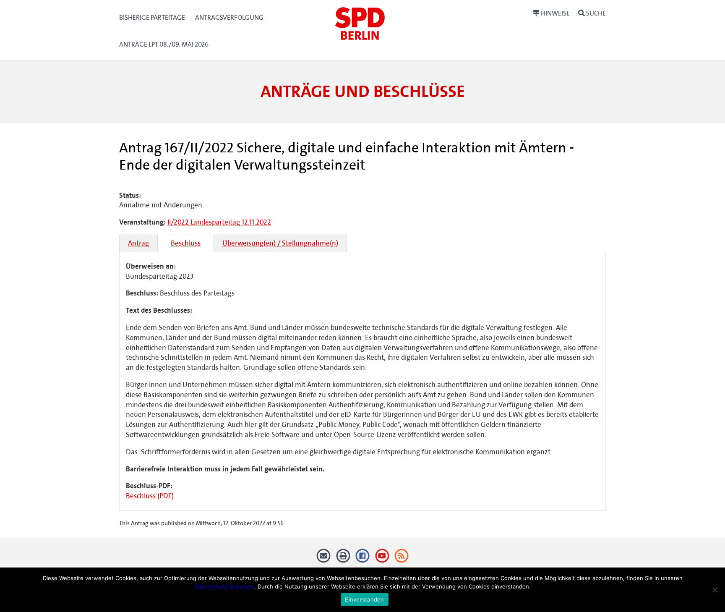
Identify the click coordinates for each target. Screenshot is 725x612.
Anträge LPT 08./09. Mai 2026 (164, 44)
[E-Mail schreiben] (324, 558)
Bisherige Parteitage (152, 17)
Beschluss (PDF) (150, 496)
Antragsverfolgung (229, 17)
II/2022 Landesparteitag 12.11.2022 (219, 222)
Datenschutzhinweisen (224, 586)
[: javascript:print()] (343, 558)
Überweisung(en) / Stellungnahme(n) (280, 243)
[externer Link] (363, 558)
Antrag (138, 243)
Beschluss (186, 243)
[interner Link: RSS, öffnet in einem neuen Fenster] (402, 558)
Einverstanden (364, 599)
